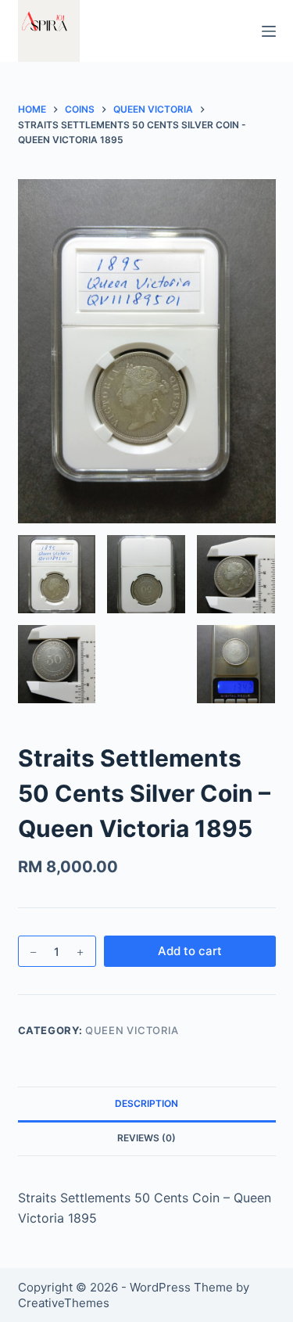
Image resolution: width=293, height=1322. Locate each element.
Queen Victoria (132, 1030)
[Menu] (269, 31)
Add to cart (190, 950)
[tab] (147, 1104)
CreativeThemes (63, 1302)
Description (146, 1103)
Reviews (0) (146, 1138)
